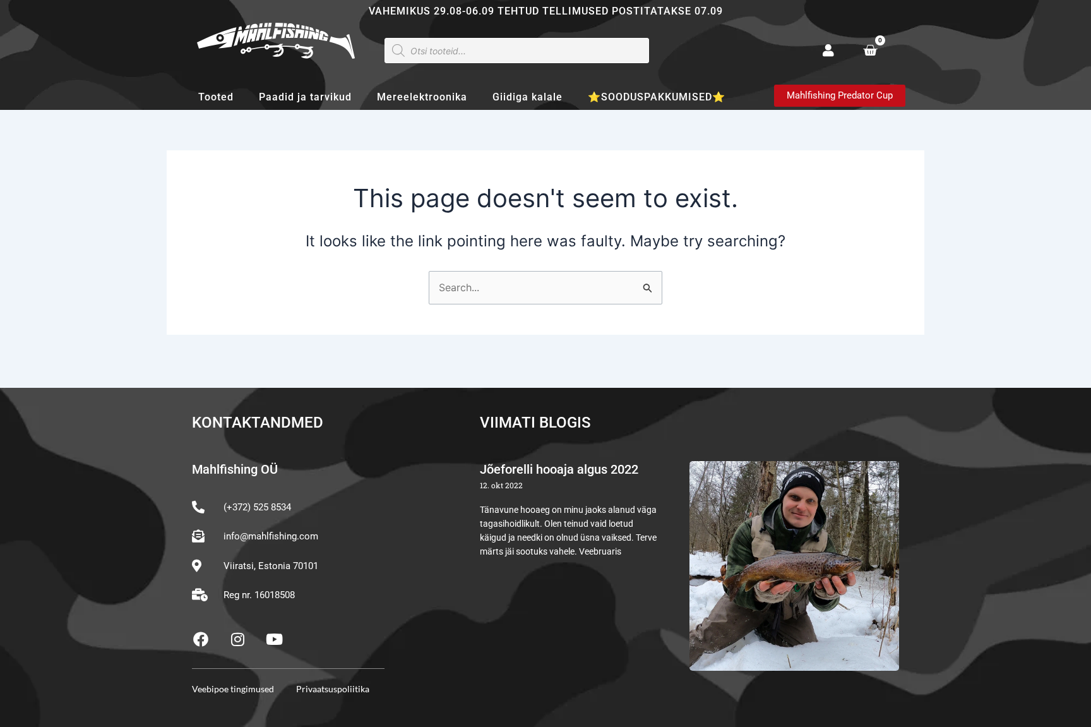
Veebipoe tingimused (233, 688)
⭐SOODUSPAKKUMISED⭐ (656, 97)
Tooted (216, 97)
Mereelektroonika (422, 97)
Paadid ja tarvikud (305, 97)
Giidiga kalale (527, 97)
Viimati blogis (535, 422)
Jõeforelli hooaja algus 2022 (559, 469)
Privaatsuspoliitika (332, 688)
